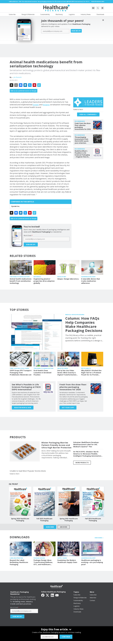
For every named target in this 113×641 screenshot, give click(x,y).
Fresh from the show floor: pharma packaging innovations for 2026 (83, 126)
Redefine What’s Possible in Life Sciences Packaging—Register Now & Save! (82, 154)
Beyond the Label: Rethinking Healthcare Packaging (19, 562)
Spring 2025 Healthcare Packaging (69, 520)
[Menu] (102, 8)
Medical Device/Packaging (74, 314)
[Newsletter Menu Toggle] (93, 8)
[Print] (11, 85)
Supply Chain (62, 558)
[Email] (16, 85)
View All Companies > (88, 114)
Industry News (62, 368)
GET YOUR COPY (68, 408)
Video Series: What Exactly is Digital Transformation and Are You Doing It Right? (66, 372)
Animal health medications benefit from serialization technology (20, 281)
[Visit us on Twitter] (47, 595)
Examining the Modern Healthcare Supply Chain (67, 561)
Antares (46, 104)
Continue (66, 637)
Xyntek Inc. (15, 206)
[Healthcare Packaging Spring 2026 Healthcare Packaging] (20, 502)
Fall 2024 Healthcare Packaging (93, 520)
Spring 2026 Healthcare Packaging (20, 520)
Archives (63, 527)
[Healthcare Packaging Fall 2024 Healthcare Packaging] (93, 502)
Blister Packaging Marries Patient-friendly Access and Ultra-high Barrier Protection (56, 445)
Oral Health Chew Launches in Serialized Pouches (42, 372)
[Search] (98, 8)
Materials (37, 277)
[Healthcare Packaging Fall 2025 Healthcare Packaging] (44, 502)
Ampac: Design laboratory (68, 279)
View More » (99, 538)
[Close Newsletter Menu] (103, 20)
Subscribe (50, 527)
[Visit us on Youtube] (57, 595)
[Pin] (34, 85)
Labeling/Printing (16, 558)
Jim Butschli (18, 77)
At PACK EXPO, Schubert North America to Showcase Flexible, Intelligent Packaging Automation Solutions (87, 454)
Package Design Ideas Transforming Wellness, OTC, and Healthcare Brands (43, 562)
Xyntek (36, 104)
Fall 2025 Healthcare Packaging (44, 520)
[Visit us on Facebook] (42, 595)
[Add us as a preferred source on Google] (39, 85)
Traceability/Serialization (19, 277)
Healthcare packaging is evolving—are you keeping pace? (92, 562)
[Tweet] (30, 85)
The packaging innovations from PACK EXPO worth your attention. (81, 140)
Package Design (39, 558)
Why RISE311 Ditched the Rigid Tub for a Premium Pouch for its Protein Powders (91, 372)
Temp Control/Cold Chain (19, 368)
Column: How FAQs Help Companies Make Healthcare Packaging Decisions (83, 324)
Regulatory (61, 277)
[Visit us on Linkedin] (52, 595)
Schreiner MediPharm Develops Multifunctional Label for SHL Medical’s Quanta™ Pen (86, 444)
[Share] (20, 85)
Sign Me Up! (76, 31)
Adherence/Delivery (88, 277)
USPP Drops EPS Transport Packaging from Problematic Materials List (21, 372)
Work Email (28, 235)
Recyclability (86, 368)
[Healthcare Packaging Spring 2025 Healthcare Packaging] (68, 502)
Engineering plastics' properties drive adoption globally (44, 281)
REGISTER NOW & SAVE (22, 408)
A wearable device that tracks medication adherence (90, 281)
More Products (82, 463)
